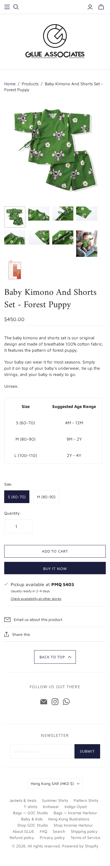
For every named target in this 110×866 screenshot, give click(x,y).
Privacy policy (52, 837)
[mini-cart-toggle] (101, 7)
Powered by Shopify (80, 845)
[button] (55, 657)
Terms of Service (85, 837)
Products (30, 83)
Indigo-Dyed (76, 806)
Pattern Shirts (86, 800)
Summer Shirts (55, 800)
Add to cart (55, 551)
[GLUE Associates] (55, 41)
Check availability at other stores (36, 598)
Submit (87, 751)
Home (10, 83)
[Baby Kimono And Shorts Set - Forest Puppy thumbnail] (14, 217)
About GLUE (23, 831)
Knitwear (51, 806)
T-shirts (30, 806)
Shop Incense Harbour (73, 825)
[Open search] (16, 7)
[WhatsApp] (66, 701)
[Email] (43, 701)
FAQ (43, 831)
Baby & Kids (32, 818)
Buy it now (55, 568)
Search (59, 831)
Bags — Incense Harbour (75, 812)
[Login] (90, 7)
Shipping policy (84, 831)
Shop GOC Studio (32, 825)
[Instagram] (55, 701)
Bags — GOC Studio (30, 812)
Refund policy (22, 837)
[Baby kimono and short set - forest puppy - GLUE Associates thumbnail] (86, 243)
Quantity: (12, 513)
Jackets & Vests (22, 800)
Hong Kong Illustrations (68, 818)
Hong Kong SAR (52, 783)
